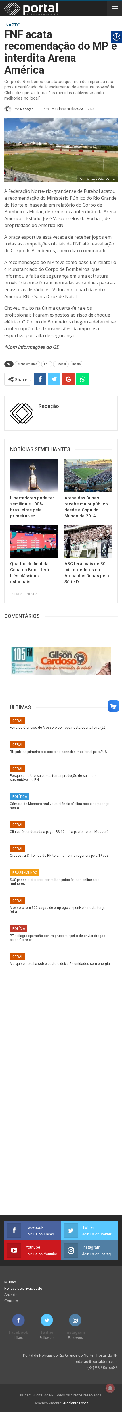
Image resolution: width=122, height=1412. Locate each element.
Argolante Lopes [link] (76, 1403)
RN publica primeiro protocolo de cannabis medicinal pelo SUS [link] (58, 752)
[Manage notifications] (110, 1388)
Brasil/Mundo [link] (24, 873)
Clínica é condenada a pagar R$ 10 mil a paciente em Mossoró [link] (59, 832)
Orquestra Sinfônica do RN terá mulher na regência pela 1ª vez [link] (59, 856)
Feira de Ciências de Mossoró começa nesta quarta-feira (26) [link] (58, 728)
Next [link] (31, 594)
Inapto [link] (76, 364)
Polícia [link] (18, 929)
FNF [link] (46, 364)
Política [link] (19, 797)
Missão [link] (10, 1282)
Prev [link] (18, 594)
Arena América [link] (27, 364)
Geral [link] (17, 721)
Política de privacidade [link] (23, 1288)
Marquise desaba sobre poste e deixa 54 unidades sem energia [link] (60, 964)
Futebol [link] (61, 364)
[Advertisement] (61, 1027)
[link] (19, 109)
